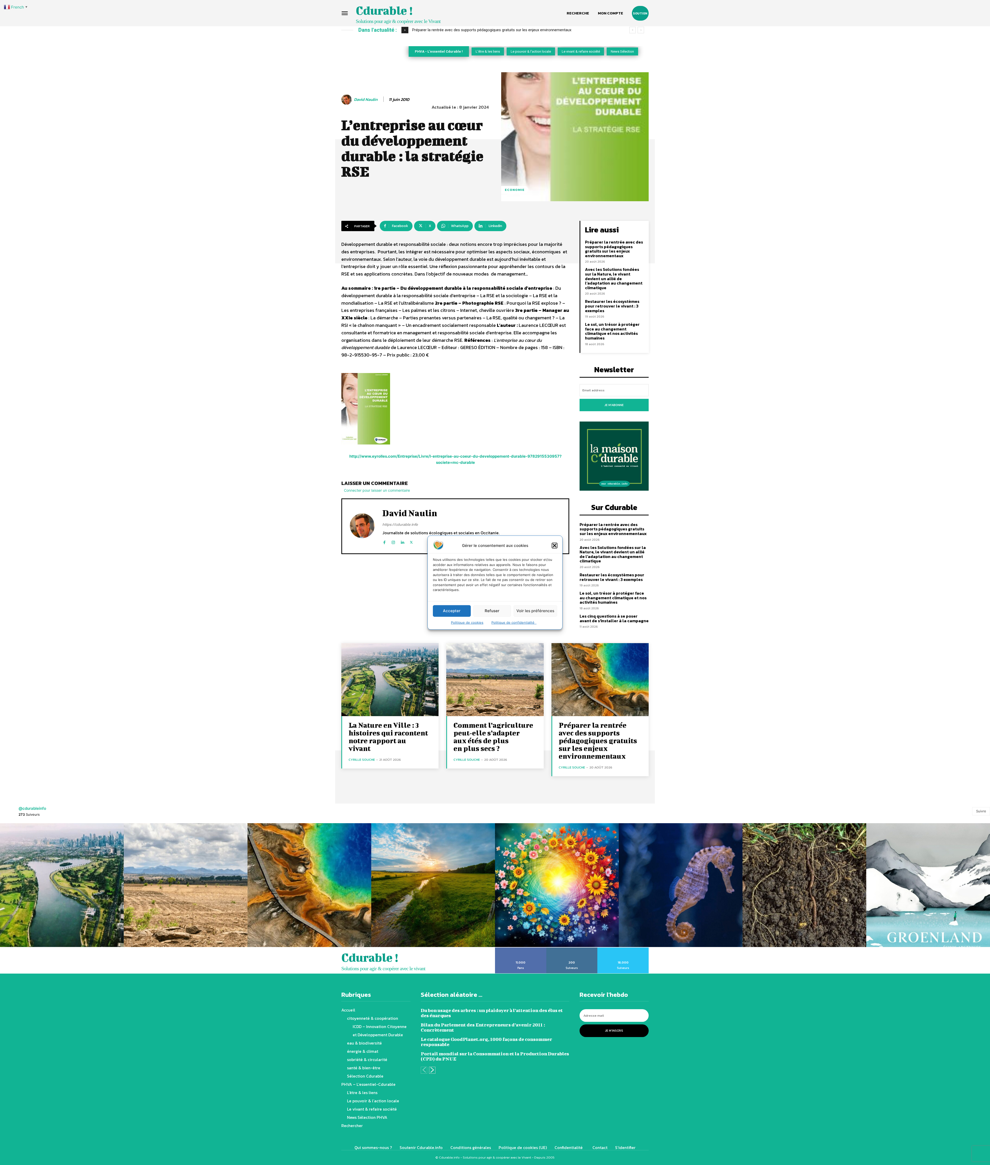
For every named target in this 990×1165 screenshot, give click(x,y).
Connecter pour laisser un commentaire (377, 490)
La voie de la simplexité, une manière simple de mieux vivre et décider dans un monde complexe (493, 30)
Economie (515, 189)
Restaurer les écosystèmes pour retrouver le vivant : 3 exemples (612, 305)
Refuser (492, 610)
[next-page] (432, 1070)
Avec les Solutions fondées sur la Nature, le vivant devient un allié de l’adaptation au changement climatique (613, 278)
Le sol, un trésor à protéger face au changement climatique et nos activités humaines (612, 331)
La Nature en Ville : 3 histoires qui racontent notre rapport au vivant (388, 736)
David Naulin (365, 99)
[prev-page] (424, 1070)
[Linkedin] (402, 541)
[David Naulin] (347, 99)
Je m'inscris (614, 1030)
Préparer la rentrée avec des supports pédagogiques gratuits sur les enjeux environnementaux (614, 249)
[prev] (632, 30)
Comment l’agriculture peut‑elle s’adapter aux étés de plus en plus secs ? (493, 736)
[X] (411, 541)
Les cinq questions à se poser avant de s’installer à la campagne (614, 618)
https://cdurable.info (400, 524)
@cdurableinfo (32, 808)
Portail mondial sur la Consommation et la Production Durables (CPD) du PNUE (495, 1056)
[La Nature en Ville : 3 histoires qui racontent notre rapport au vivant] (390, 679)
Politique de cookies (467, 622)
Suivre (981, 811)
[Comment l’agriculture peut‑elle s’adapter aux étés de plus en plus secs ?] (494, 679)
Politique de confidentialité (514, 622)
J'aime (520, 949)
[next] (641, 30)
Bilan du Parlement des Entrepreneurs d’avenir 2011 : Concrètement (483, 1027)
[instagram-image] (62, 885)
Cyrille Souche (362, 759)
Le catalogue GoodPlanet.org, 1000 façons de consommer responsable (486, 1042)
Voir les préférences (535, 610)
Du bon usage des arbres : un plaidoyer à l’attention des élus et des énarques (492, 1013)
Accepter (451, 610)
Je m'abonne (614, 405)
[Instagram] (393, 541)
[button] (554, 545)
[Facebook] (384, 541)
